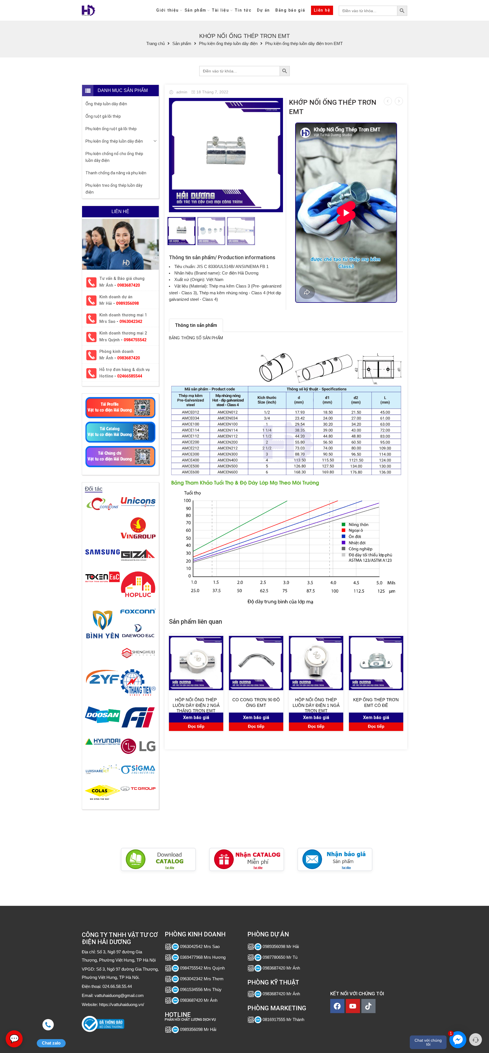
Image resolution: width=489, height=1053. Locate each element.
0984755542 (135, 340)
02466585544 (129, 376)
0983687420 (128, 285)
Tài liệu (220, 10)
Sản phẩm (195, 10)
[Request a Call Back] (475, 1039)
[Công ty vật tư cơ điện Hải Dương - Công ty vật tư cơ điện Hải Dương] (88, 10)
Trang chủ (155, 43)
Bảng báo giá (290, 10)
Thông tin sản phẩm (196, 325)
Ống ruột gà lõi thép (103, 116)
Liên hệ (322, 10)
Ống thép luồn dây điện (106, 104)
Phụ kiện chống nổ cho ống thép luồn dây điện (114, 157)
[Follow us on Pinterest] (104, 1034)
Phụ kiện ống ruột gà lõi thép (111, 128)
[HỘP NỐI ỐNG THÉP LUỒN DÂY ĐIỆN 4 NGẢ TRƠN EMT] (388, 101)
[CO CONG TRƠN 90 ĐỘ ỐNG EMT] (399, 101)
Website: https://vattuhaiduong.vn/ (113, 1004)
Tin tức (243, 10)
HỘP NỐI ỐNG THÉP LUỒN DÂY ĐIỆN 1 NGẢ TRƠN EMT (316, 705)
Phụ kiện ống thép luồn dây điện (228, 43)
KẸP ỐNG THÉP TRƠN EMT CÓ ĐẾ (376, 702)
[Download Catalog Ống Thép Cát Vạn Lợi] (158, 859)
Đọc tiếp (196, 726)
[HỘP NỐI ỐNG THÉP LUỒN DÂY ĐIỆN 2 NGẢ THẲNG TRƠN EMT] (196, 663)
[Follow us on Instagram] (113, 1034)
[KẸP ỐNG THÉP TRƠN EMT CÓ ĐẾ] (376, 663)
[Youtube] (353, 1006)
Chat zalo (51, 1043)
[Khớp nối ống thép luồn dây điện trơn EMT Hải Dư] (226, 155)
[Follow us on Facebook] (94, 1034)
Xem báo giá (196, 717)
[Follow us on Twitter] (84, 1034)
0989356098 (127, 303)
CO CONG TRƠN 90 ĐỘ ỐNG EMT (256, 702)
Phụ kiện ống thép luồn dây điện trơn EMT (304, 43)
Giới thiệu (167, 10)
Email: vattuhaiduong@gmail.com (113, 995)
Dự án (263, 10)
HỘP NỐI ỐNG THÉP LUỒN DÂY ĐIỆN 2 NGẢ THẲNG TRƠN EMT (196, 705)
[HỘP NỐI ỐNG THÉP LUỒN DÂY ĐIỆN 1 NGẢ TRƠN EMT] (316, 663)
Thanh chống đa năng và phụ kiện (115, 173)
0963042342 (130, 321)
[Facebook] (337, 1006)
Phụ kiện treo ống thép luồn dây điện (113, 188)
